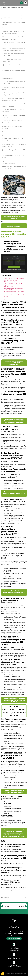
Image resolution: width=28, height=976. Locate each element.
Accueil (5, 7)
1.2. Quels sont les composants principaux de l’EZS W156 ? (13, 44)
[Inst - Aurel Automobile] (9, 927)
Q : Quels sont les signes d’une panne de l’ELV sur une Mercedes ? (14, 151)
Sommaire (4, 28)
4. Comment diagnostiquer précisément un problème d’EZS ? (13, 83)
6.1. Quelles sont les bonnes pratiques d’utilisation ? (12, 122)
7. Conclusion (7, 298)
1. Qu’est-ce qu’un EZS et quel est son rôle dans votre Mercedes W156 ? (13, 32)
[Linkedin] (19, 927)
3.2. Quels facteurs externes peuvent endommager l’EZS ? (11, 77)
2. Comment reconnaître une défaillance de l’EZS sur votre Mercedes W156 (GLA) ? (13, 49)
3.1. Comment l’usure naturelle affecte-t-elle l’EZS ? (13, 71)
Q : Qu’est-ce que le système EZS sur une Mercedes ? (13, 140)
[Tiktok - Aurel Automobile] (12, 927)
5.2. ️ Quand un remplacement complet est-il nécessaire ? (13, 111)
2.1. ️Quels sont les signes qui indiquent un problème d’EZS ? (13, 55)
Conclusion (5, 132)
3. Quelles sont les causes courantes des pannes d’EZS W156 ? (12, 66)
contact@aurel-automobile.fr (14, 966)
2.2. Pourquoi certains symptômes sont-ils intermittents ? (13, 60)
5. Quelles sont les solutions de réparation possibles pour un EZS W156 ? (13, 99)
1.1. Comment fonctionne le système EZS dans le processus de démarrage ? (14, 38)
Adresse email (14, 965)
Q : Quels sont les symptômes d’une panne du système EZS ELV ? (14, 145)
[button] (23, 897)
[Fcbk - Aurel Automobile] (15, 927)
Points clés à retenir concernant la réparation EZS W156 (14, 23)
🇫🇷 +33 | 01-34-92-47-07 (14, 958)
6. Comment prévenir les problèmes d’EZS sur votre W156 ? (14, 116)
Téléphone (14, 957)
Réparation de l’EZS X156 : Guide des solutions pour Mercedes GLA (14, 168)
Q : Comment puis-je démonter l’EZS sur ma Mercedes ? (13, 156)
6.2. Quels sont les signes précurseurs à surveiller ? (12, 127)
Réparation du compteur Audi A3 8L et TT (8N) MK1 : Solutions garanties (14, 162)
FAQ (3, 135)
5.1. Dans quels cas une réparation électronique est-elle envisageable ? (14, 105)
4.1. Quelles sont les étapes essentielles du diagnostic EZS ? (13, 88)
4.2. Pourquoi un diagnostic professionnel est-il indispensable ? (14, 94)
